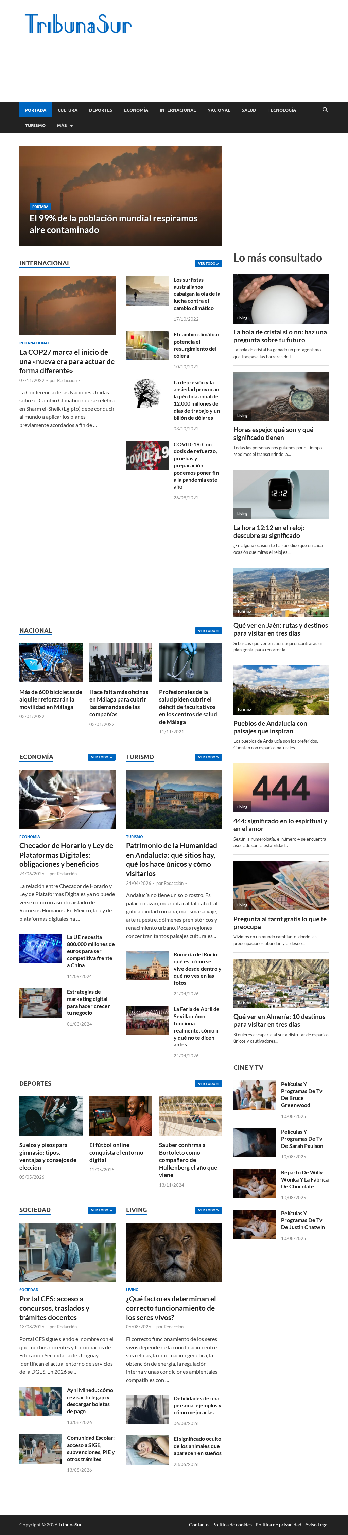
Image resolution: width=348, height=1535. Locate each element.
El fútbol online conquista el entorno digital (116, 1152)
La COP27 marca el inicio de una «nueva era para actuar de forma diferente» (67, 361)
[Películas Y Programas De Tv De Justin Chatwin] (254, 1213)
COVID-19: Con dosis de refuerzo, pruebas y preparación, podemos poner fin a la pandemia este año (196, 465)
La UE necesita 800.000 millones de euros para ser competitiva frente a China (91, 951)
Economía (136, 110)
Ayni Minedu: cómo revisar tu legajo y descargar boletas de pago (90, 1400)
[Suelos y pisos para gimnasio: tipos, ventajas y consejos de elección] (51, 1115)
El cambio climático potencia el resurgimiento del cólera (196, 345)
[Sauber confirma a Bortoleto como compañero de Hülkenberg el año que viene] (190, 1115)
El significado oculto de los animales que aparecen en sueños (198, 1445)
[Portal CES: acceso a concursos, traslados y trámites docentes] (67, 1254)
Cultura (67, 110)
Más (62, 125)
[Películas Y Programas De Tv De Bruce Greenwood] (254, 1084)
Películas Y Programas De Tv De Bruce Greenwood (302, 1094)
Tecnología (282, 110)
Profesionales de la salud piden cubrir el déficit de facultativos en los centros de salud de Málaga (188, 706)
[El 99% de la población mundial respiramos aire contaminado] (120, 196)
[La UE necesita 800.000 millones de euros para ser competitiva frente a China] (40, 937)
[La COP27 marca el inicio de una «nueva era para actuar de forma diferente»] (67, 280)
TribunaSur (70, 1525)
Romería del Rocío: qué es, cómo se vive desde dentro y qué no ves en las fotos (198, 968)
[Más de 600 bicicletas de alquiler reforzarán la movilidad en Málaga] (51, 662)
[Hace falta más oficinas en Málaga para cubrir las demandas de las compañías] (121, 662)
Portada (35, 110)
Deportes (100, 110)
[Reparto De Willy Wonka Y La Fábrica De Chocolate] (254, 1173)
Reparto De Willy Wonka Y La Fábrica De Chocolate (305, 1179)
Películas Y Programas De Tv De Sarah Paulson (302, 1138)
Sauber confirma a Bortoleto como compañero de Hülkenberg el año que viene (188, 1159)
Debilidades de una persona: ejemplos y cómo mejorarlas (198, 1405)
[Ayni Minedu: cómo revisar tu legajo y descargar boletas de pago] (40, 1390)
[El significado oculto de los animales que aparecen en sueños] (147, 1439)
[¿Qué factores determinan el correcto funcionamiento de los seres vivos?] (174, 1254)
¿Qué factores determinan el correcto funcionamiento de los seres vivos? (171, 1307)
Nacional (218, 110)
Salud (249, 110)
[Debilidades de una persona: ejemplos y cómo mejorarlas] (147, 1399)
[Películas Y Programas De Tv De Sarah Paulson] (254, 1132)
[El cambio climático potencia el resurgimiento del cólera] (147, 335)
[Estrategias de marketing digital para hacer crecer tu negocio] (40, 992)
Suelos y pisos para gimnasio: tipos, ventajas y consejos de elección (47, 1156)
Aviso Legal (317, 1525)
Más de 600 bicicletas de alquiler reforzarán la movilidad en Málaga (50, 699)
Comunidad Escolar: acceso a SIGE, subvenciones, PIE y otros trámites (91, 1448)
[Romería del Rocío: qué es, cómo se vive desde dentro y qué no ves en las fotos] (147, 955)
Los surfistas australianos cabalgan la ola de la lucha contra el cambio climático (197, 293)
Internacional (178, 110)
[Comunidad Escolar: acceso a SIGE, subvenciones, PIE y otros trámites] (40, 1438)
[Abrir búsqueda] (325, 110)
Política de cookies (232, 1525)
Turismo (35, 125)
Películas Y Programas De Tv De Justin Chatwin (303, 1220)
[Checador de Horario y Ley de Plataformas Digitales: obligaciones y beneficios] (67, 801)
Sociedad (28, 1289)
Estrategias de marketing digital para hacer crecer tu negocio (88, 1002)
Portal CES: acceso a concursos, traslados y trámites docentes (54, 1307)
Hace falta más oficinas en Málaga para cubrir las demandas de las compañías (118, 703)
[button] (211, 195)
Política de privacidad (278, 1525)
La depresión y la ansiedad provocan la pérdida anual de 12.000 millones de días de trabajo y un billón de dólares (197, 400)
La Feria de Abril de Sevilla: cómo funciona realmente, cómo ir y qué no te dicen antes (197, 1026)
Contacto (199, 1525)
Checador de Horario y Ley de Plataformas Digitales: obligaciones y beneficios (66, 854)
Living (132, 1289)
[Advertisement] (205, 75)
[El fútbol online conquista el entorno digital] (121, 1115)
